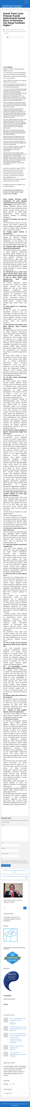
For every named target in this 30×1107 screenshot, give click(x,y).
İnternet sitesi (4, 853)
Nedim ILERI (15, 29)
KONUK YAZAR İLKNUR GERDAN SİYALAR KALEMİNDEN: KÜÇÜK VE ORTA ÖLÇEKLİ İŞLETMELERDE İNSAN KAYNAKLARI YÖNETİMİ (18, 1037)
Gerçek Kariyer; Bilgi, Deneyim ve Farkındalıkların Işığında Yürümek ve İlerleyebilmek (12, 919)
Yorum (3, 825)
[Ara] (24, 908)
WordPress (26, 1103)
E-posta (3, 848)
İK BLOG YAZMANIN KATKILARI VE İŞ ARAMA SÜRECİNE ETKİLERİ (18, 1020)
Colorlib (11, 1103)
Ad (2, 843)
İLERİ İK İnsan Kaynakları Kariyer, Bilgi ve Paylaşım (12, 6)
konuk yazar (9, 31)
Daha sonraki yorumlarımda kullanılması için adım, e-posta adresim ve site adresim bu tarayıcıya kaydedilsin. (15, 861)
